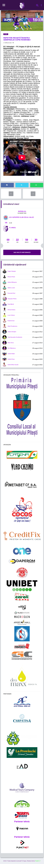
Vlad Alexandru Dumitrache (15, 337)
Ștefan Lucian (11, 287)
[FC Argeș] (5, 228)
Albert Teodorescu (12, 326)
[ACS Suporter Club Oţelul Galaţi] (5, 217)
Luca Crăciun (11, 315)
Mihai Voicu (11, 342)
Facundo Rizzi (11, 293)
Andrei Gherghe (12, 331)
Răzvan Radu (11, 276)
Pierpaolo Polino (12, 298)
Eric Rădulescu (12, 348)
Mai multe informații (22, 252)
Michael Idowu (11, 309)
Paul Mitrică (11, 304)
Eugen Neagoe (12, 271)
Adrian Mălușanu (12, 282)
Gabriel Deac (11, 359)
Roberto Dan (11, 320)
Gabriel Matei (11, 353)
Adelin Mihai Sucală (13, 364)
